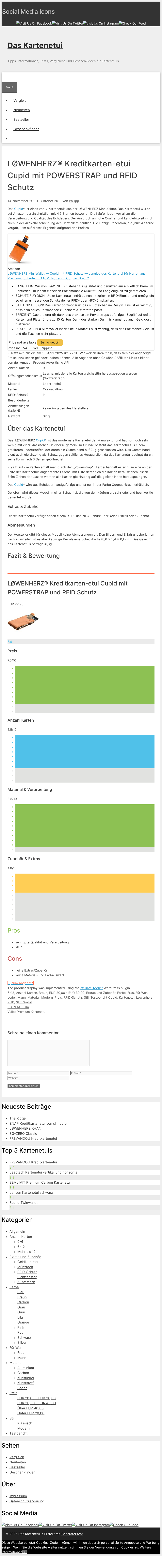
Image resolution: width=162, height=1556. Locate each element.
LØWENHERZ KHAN (25, 1128)
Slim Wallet (24, 1002)
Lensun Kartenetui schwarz (31, 1193)
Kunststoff (25, 1383)
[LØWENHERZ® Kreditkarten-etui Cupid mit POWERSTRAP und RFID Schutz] (23, 637)
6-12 (11, 993)
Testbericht (98, 997)
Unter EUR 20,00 (30, 1413)
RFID (11, 1002)
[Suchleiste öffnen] (5, 77)
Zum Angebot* (49, 342)
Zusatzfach (26, 1282)
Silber (21, 1342)
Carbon (23, 1302)
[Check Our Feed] (132, 23)
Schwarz (24, 1338)
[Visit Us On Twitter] (67, 23)
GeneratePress (72, 1534)
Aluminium (25, 1368)
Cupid (18, 209)
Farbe (121, 993)
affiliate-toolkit (91, 988)
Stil (86, 997)
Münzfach (25, 1267)
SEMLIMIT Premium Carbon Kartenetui (40, 1182)
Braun (43, 993)
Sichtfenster (27, 1277)
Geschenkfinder (26, 129)
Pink (20, 1327)
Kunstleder (25, 1378)
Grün (21, 1312)
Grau (21, 1307)
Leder (12, 997)
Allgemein (17, 1231)
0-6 (20, 1242)
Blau (20, 1292)
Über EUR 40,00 (30, 1408)
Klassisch (24, 1423)
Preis (58, 997)
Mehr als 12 (26, 1252)
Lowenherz (144, 997)
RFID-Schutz (73, 997)
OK (24, 1552)
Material (33, 997)
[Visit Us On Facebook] (34, 23)
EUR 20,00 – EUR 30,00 (36, 1398)
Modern (47, 997)
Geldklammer (28, 1262)
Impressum (18, 1496)
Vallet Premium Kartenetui (27, 1012)
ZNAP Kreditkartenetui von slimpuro (38, 1123)
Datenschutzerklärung (26, 1501)
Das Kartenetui (35, 45)
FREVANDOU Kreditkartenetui (33, 1138)
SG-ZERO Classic (23, 1134)
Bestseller (21, 119)
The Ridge (17, 1118)
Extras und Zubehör (100, 993)
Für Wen (142, 993)
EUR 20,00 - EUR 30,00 (66, 993)
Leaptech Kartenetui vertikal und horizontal (43, 1172)
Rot (20, 1332)
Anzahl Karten (26, 993)
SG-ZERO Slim (18, 1007)
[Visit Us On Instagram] (101, 23)
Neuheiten (21, 110)
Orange (23, 1322)
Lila (20, 1317)
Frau (130, 993)
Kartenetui (126, 997)
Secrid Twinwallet (23, 1203)
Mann (22, 997)
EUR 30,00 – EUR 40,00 (36, 1403)
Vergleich (20, 100)
